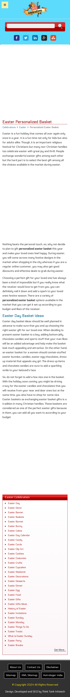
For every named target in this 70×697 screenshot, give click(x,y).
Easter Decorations (18, 576)
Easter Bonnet (15, 521)
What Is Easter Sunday (20, 636)
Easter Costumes (17, 558)
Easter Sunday (16, 617)
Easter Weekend (16, 572)
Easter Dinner (15, 585)
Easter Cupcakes (17, 567)
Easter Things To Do (18, 627)
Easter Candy (15, 540)
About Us (15, 667)
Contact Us (33, 667)
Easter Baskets (16, 517)
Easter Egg (14, 590)
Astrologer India (53, 675)
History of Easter (17, 608)
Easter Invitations (17, 613)
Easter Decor (15, 507)
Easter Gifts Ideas (17, 604)
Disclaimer (52, 667)
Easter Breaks (15, 645)
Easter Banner (15, 512)
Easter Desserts (16, 581)
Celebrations (9, 127)
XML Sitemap (29, 675)
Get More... (60, 649)
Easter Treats (15, 631)
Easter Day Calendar (19, 535)
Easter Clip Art (15, 549)
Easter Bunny (15, 526)
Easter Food (14, 594)
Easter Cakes (15, 530)
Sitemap (11, 675)
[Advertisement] (35, 82)
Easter (22, 127)
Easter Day (14, 503)
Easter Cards (15, 544)
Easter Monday (16, 622)
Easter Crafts (15, 562)
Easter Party (14, 640)
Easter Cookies (16, 553)
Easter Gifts (14, 599)
